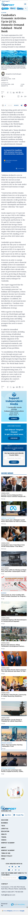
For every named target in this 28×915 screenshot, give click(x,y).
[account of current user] (25, 8)
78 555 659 (19, 892)
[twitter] (10, 92)
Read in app (5, 1)
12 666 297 (10, 892)
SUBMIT (14, 462)
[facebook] (7, 92)
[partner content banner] (14, 159)
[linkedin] (13, 92)
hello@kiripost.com (8, 895)
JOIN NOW (14, 438)
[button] (18, 96)
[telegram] (17, 92)
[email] (20, 92)
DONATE (14, 418)
